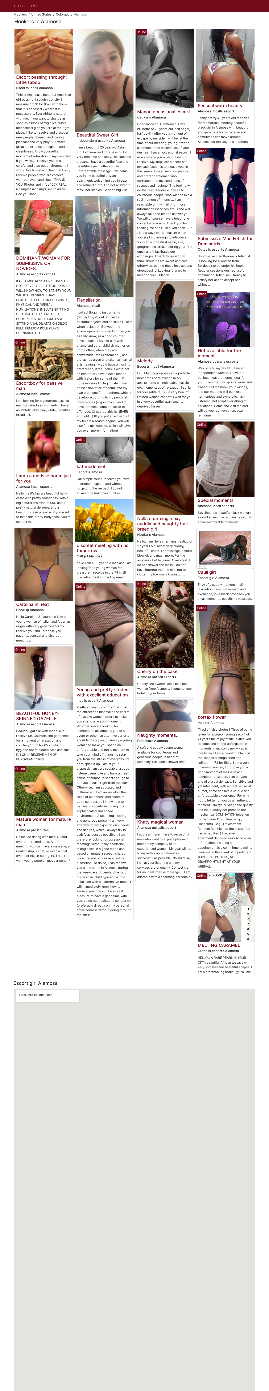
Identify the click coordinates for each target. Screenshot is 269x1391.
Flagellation (89, 300)
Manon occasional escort (163, 111)
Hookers (20, 14)
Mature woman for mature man (43, 822)
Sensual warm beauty (220, 105)
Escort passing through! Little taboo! (41, 79)
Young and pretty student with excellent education (103, 692)
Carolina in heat (32, 604)
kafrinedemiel (91, 466)
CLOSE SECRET (26, 6)
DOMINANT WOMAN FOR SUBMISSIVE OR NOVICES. (43, 263)
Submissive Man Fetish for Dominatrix (225, 241)
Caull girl (207, 572)
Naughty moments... (158, 735)
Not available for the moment (219, 353)
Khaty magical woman (160, 822)
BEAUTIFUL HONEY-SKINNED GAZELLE (37, 716)
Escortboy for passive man (39, 385)
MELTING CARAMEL (219, 945)
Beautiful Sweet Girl (97, 135)
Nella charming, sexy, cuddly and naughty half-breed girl (163, 524)
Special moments (215, 500)
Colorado (63, 14)
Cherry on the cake (157, 671)
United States (41, 14)
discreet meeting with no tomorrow (103, 548)
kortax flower (212, 717)
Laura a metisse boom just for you (43, 478)
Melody (145, 360)
